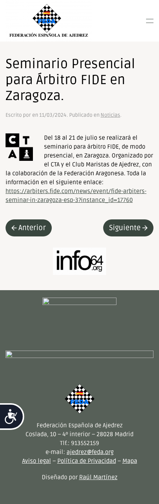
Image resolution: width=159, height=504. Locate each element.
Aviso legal (36, 461)
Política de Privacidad (86, 461)
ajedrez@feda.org (90, 452)
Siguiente (125, 227)
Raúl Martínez (98, 477)
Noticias (110, 115)
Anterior (32, 227)
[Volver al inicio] (49, 21)
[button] (149, 20)
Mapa (129, 461)
